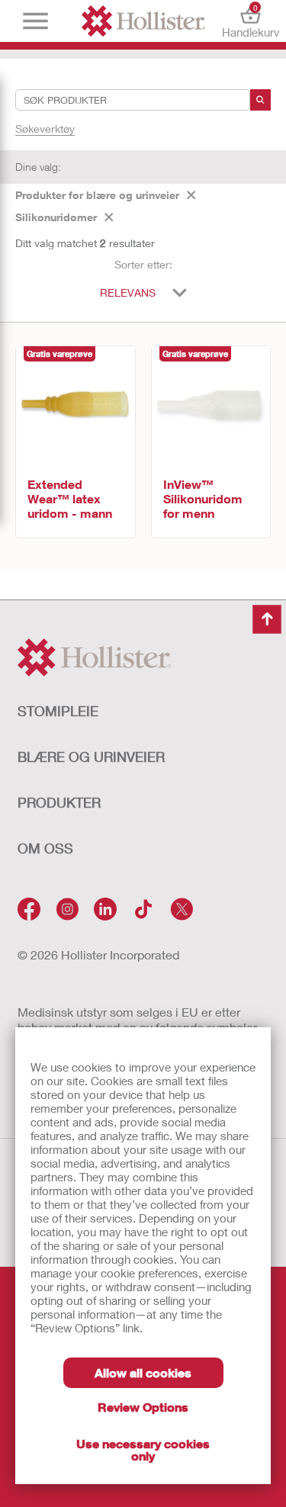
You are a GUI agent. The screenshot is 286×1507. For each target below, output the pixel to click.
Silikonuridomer (56, 216)
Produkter (59, 802)
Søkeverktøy (45, 128)
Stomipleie (58, 710)
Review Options (143, 1406)
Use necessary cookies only (143, 1449)
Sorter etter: (143, 264)
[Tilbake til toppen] (266, 619)
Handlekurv (250, 21)
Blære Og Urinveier (91, 756)
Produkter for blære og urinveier (97, 194)
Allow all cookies (143, 1372)
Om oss (45, 848)
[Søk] (260, 100)
